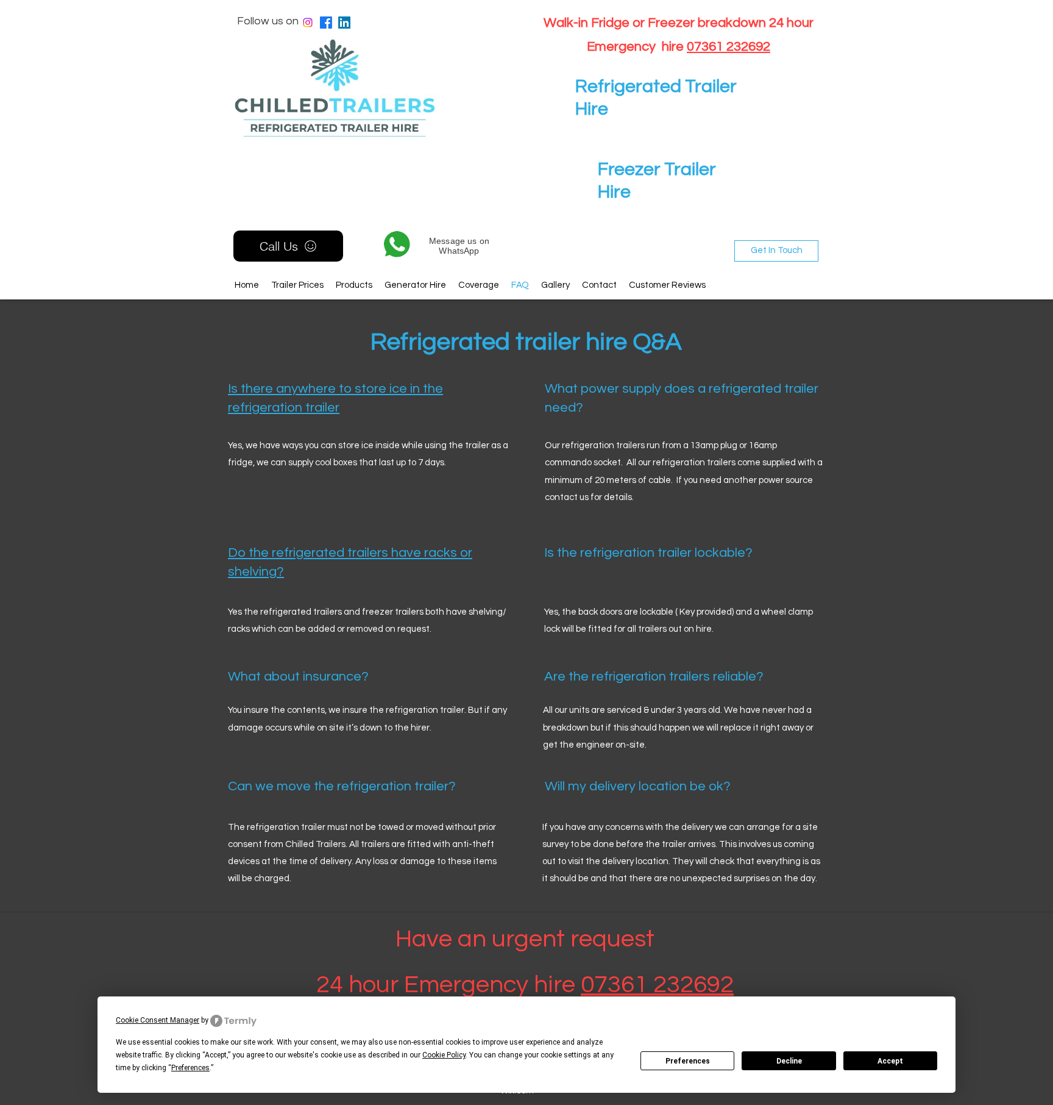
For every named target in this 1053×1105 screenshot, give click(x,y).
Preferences (687, 1061)
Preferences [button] (190, 1068)
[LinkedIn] (344, 22)
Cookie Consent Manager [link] (157, 1020)
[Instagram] (308, 22)
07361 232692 (728, 47)
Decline (789, 1061)
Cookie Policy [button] (444, 1055)
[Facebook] (326, 22)
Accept (890, 1061)
